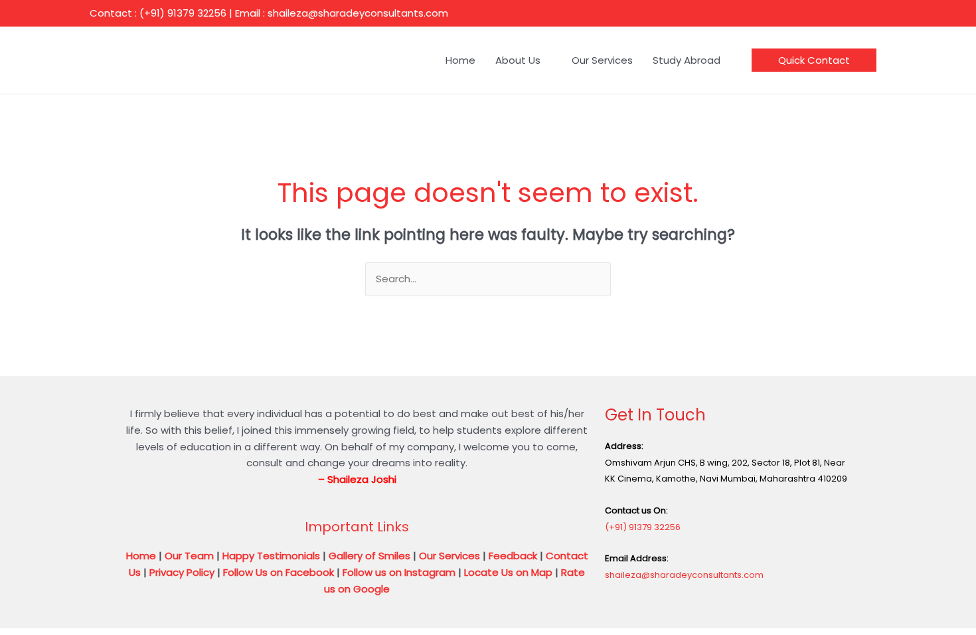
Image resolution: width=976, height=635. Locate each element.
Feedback (513, 556)
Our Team (189, 556)
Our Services (449, 556)
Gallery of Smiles (369, 556)
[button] (814, 60)
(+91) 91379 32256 (643, 527)
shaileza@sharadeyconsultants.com (684, 575)
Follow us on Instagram (399, 572)
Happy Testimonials (271, 556)
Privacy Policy (181, 572)
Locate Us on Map (508, 572)
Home (141, 556)
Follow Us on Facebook (278, 572)
